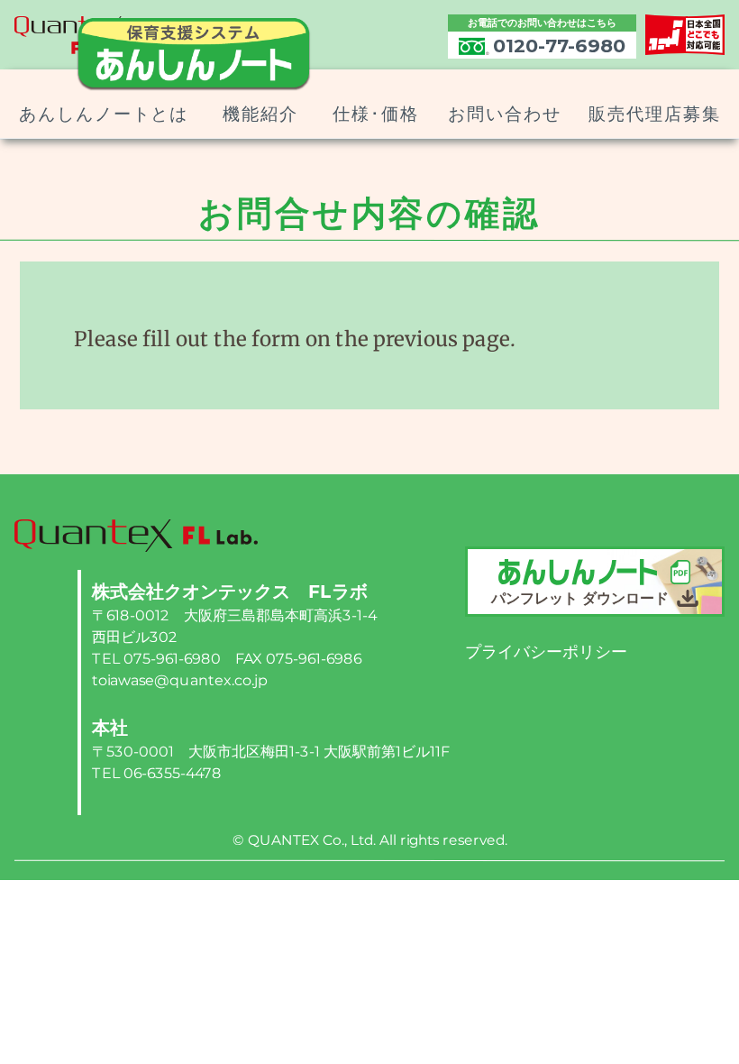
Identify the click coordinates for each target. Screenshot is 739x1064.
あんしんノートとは (102, 114)
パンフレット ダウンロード (582, 598)
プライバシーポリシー (546, 651)
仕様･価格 (376, 114)
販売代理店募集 (654, 114)
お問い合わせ (504, 114)
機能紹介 (260, 114)
